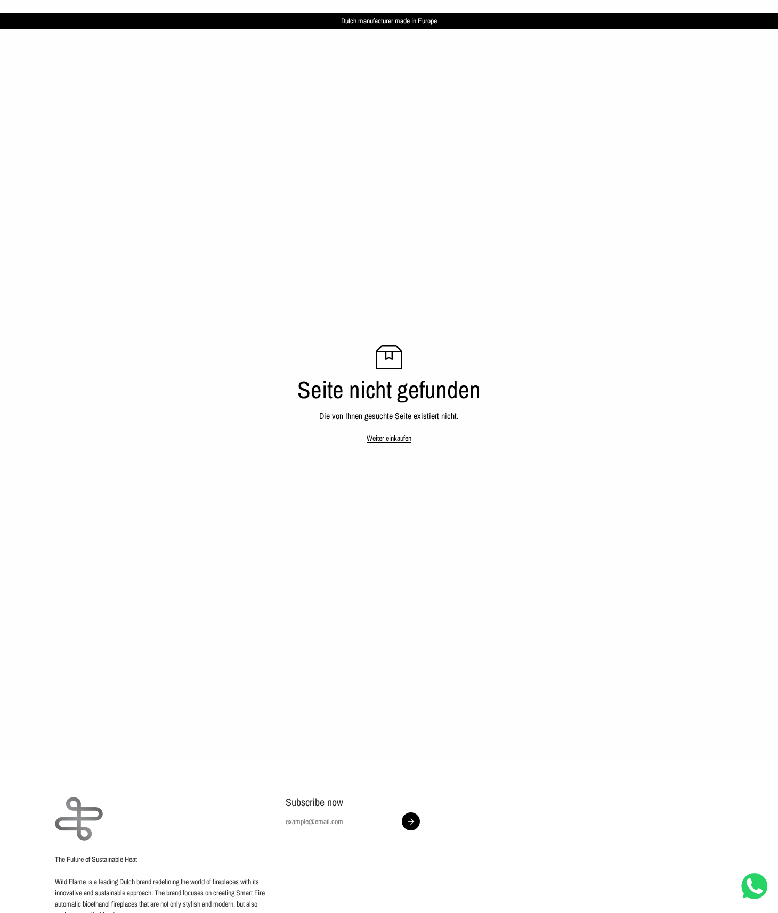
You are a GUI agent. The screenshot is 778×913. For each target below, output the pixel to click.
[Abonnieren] (411, 821)
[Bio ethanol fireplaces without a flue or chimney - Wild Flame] (79, 819)
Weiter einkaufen (389, 438)
